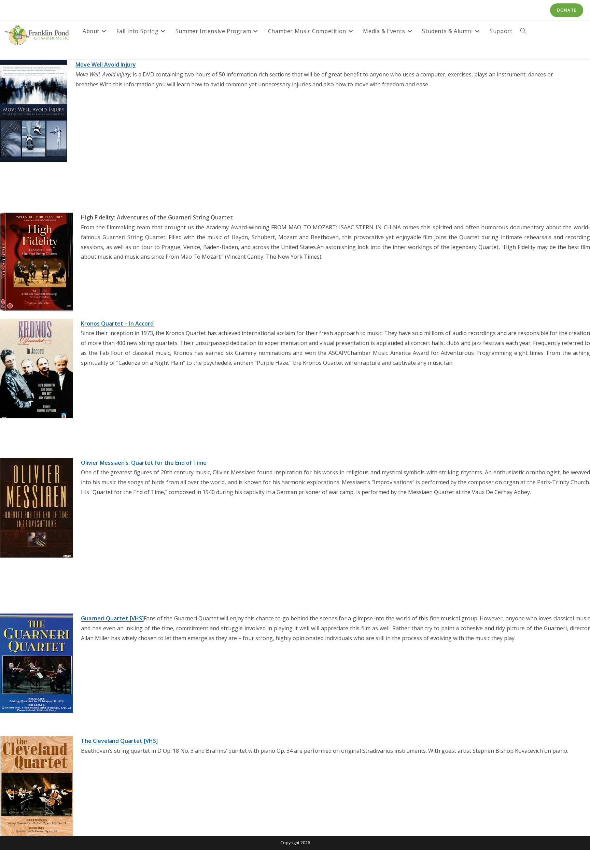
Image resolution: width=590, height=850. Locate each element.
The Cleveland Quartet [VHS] (119, 741)
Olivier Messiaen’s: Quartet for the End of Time (144, 462)
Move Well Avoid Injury (105, 64)
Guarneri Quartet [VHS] (112, 618)
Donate (566, 10)
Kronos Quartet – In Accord (117, 323)
